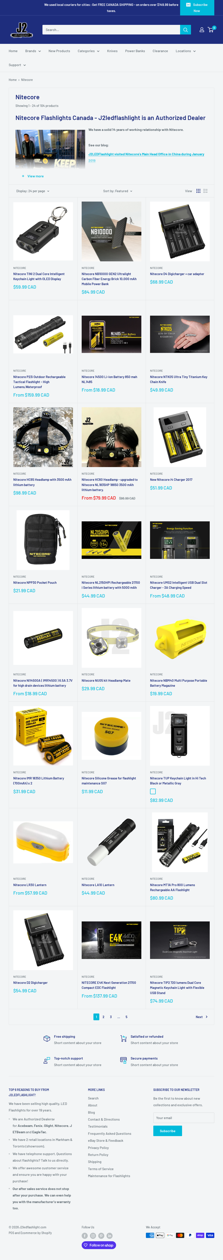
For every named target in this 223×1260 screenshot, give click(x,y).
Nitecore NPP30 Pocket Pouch (35, 582)
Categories (86, 51)
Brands (30, 51)
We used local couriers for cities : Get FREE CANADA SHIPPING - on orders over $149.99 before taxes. (111, 8)
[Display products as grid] (198, 191)
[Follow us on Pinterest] (101, 1236)
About (92, 1105)
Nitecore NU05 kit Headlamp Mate (106, 680)
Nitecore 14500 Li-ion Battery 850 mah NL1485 (109, 379)
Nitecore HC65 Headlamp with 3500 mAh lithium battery (42, 482)
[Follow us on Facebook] (85, 1236)
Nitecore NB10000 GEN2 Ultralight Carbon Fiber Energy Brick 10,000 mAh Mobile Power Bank (109, 279)
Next (199, 1017)
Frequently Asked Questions (109, 1133)
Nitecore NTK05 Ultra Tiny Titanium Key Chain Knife (178, 379)
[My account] (202, 29)
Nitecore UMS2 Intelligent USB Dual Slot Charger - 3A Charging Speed (178, 584)
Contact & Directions (104, 1119)
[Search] (185, 29)
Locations (183, 51)
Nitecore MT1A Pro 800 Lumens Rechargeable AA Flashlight (172, 887)
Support (15, 65)
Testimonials (98, 1126)
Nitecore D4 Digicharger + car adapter (177, 274)
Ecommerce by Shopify (36, 1233)
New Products (59, 51)
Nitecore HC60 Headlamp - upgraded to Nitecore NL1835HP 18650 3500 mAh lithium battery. (110, 485)
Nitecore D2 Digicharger (30, 982)
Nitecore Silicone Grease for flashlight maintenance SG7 (109, 780)
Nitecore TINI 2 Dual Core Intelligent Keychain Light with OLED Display (39, 276)
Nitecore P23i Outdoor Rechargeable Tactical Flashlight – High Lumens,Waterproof (39, 382)
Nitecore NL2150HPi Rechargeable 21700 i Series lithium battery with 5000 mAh (111, 584)
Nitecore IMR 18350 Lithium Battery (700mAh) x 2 (38, 780)
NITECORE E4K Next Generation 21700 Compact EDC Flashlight (109, 985)
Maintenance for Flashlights (109, 1176)
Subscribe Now (200, 8)
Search (93, 1098)
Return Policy (98, 1154)
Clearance (160, 51)
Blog (91, 1112)
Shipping (94, 1161)
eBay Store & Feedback (105, 1140)
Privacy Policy (98, 1147)
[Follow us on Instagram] (93, 1236)
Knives (112, 51)
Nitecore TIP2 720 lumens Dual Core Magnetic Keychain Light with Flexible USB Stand (177, 988)
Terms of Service (101, 1169)
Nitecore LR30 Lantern (29, 885)
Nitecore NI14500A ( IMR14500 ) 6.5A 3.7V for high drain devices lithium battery (43, 682)
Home (13, 51)
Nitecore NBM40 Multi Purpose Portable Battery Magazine (178, 682)
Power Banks (135, 51)
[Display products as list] (206, 191)
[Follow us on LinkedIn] (109, 1236)
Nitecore (27, 80)
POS (11, 1233)
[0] (210, 29)
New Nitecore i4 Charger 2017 (171, 479)
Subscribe (168, 1131)
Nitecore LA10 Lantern (98, 885)
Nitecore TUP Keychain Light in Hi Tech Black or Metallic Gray (178, 780)
